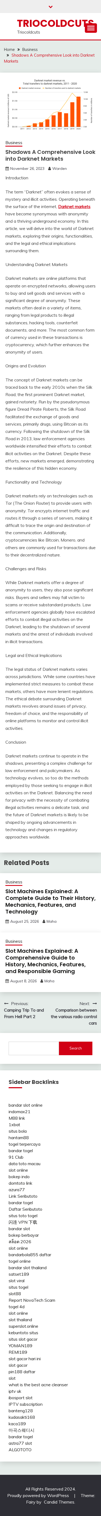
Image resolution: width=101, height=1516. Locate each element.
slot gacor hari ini (25, 1358)
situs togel (18, 1287)
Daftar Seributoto (25, 1209)
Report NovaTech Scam (32, 1300)
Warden (59, 168)
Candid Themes (59, 1502)
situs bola (18, 1131)
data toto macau (24, 1163)
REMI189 (18, 1352)
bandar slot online (26, 1105)
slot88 (15, 1293)
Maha (52, 921)
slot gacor (18, 1365)
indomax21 (19, 1111)
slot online (18, 1170)
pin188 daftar (22, 1371)
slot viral (17, 1280)
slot (12, 1378)
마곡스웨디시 (21, 1430)
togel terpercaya (24, 1144)
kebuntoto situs (23, 1332)
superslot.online (23, 1326)
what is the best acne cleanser (38, 1384)
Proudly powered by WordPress (38, 1495)
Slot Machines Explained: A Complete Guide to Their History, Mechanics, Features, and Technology (50, 901)
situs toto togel (23, 1215)
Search (75, 1048)
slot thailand (20, 1319)
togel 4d (17, 1306)
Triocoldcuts (55, 23)
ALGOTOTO (20, 1449)
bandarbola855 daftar (30, 1254)
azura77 (17, 1189)
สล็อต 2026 (20, 1241)
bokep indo (19, 1176)
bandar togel (21, 1150)
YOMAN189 (20, 1345)
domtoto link (20, 1183)
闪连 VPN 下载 (23, 1222)
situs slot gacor (23, 1339)
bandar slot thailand (28, 1267)
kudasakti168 (22, 1417)
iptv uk (15, 1391)
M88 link (17, 1118)
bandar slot (19, 1228)
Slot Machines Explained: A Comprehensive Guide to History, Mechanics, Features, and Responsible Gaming (45, 961)
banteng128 (21, 1410)
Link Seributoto (23, 1196)
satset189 (19, 1274)
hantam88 (19, 1137)
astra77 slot (20, 1443)
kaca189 (17, 1423)
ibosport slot (21, 1397)
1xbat (14, 1124)
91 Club (16, 1157)
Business (13, 142)
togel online (20, 1261)
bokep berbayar (24, 1235)
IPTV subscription (26, 1404)
